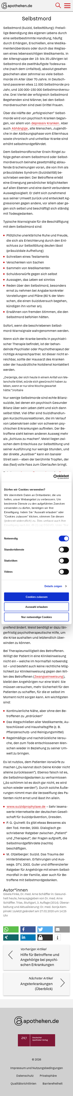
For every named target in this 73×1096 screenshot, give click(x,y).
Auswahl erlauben (36, 606)
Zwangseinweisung (48, 676)
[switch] (64, 549)
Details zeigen (53, 586)
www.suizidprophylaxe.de (26, 806)
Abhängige (20, 128)
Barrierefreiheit (53, 1083)
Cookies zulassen (36, 596)
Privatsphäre (48, 1076)
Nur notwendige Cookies (36, 616)
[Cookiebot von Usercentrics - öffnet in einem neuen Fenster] (53, 477)
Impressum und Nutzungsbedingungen (36, 1068)
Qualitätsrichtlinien (23, 1083)
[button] (11, 929)
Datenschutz (24, 1076)
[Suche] (58, 6)
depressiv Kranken (45, 123)
